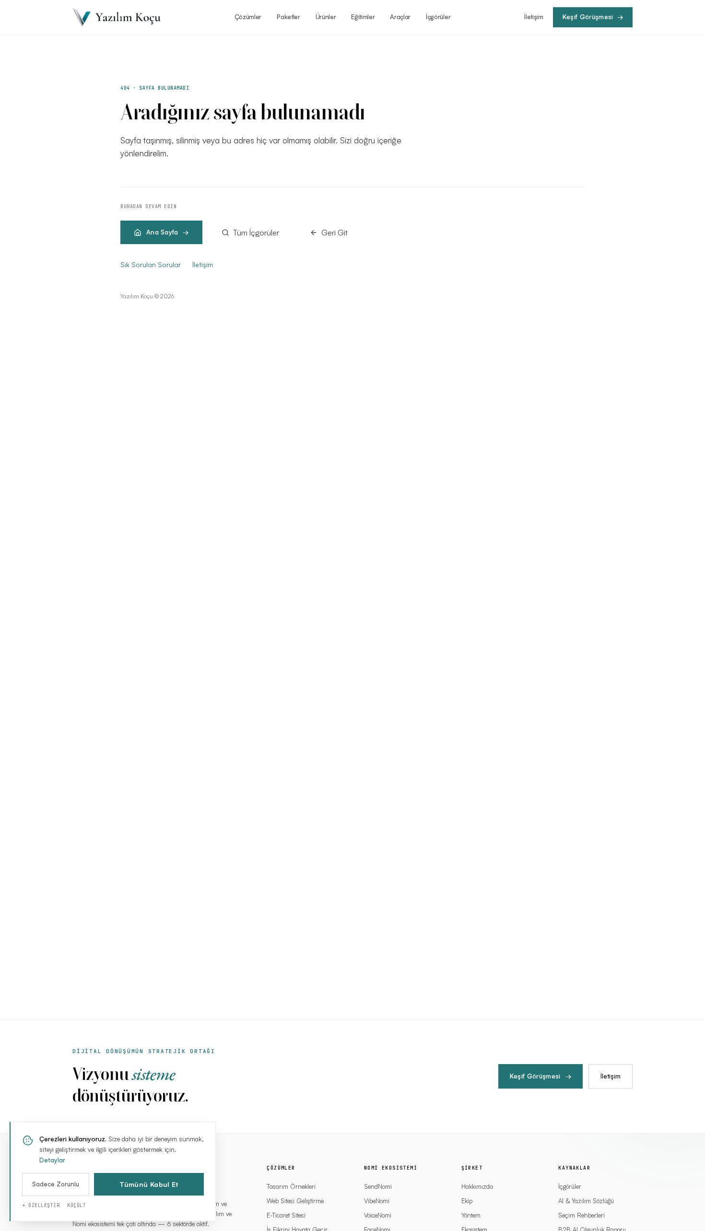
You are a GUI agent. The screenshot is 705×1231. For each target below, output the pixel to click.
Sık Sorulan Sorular (150, 264)
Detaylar (52, 1160)
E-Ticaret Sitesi (286, 1215)
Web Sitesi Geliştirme (295, 1201)
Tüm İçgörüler (256, 232)
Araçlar (400, 17)
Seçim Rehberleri (581, 1215)
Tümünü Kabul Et (148, 1184)
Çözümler (248, 17)
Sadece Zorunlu (55, 1184)
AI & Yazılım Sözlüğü (586, 1201)
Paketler (288, 17)
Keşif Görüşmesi (540, 1076)
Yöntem (471, 1215)
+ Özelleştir (40, 1205)
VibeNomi (376, 1201)
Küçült (76, 1205)
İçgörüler (438, 17)
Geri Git (334, 232)
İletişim (533, 17)
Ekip (466, 1201)
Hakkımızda (477, 1186)
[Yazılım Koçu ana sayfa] (116, 17)
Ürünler (326, 17)
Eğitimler (363, 17)
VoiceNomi (377, 1215)
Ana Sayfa (162, 232)
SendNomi (378, 1186)
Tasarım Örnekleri (291, 1186)
